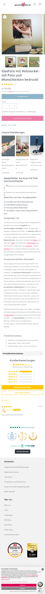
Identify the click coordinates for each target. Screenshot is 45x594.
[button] (4, 4)
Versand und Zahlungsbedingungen (17, 487)
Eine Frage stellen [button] (22, 392)
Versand (11, 91)
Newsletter (8, 525)
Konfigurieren (22, 96)
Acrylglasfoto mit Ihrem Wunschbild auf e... (22, 163)
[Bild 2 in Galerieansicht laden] (22, 62)
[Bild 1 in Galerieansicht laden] (10, 62)
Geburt (35, 240)
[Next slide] (40, 153)
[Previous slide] (4, 153)
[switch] (40, 591)
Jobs (6, 510)
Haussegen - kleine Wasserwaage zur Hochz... (8, 163)
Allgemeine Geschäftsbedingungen (16, 467)
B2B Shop (7, 520)
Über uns (7, 505)
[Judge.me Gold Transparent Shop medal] (22, 436)
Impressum (8, 477)
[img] (7, 407)
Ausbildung (8, 515)
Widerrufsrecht (9, 492)
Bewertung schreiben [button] (22, 387)
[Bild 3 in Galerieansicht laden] (34, 62)
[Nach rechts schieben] (42, 62)
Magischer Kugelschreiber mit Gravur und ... (36, 162)
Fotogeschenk (9, 315)
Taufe (13, 243)
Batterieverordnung (11, 472)
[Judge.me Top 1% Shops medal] (33, 436)
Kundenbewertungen (11, 535)
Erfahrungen (8, 530)
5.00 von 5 (28, 365)
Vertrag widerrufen (23, 451)
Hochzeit (29, 246)
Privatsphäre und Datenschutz (15, 482)
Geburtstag (31, 243)
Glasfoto (7, 249)
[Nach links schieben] (2, 62)
